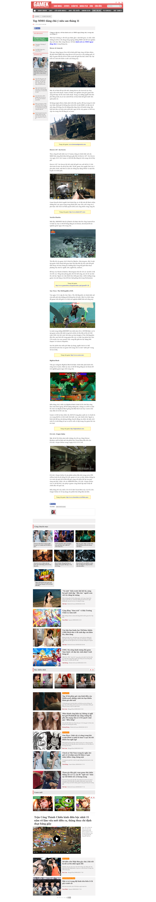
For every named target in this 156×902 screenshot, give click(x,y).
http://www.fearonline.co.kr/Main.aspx (77, 497)
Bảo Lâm (64, 709)
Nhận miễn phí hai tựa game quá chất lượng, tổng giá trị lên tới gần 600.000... (44, 584)
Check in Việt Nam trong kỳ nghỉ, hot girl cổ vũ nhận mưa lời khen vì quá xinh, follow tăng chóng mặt (40, 71)
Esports (70, 620)
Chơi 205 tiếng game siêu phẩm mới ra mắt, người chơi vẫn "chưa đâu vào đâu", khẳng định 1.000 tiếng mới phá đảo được (40, 81)
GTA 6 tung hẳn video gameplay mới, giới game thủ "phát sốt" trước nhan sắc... (63, 545)
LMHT (50, 10)
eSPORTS (66, 5)
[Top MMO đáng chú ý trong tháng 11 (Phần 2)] (33, 36)
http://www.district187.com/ (77, 212)
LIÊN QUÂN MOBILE (60, 10)
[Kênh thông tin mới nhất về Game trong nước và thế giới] (41, 5)
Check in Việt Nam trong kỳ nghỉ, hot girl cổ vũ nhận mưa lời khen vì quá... (43, 545)
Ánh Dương (65, 662)
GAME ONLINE (97, 10)
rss (122, 2)
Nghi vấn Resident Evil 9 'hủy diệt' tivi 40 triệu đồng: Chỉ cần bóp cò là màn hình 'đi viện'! (41, 90)
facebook (116, 2)
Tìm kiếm (120, 6)
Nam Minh (65, 620)
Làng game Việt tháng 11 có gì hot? (40, 45)
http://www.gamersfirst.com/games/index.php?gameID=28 (72, 285)
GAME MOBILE (58, 5)
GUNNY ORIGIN (42, 10)
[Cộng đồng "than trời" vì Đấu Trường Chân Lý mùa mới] (47, 618)
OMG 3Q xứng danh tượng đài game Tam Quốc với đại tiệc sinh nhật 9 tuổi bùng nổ (77, 652)
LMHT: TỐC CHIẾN (74, 10)
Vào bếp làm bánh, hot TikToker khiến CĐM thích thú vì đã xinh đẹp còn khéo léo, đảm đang (77, 632)
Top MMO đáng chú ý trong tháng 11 (40, 50)
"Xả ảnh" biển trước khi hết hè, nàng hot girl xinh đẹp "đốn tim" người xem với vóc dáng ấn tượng (77, 593)
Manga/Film (71, 709)
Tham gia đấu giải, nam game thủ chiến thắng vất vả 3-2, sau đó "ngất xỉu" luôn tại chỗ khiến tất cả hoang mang (77, 774)
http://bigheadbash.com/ (77, 428)
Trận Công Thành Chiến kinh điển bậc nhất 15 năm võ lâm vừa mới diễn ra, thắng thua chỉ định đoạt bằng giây (62, 820)
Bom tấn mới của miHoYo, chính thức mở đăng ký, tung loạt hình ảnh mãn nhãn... (84, 564)
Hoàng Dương (65, 727)
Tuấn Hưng (65, 764)
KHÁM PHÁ (74, 5)
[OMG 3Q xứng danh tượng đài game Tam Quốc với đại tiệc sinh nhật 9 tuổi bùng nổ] (47, 657)
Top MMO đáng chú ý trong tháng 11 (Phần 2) (40, 39)
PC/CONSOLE (107, 10)
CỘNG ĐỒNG (98, 5)
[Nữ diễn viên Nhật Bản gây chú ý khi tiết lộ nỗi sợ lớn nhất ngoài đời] (47, 867)
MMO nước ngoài (60, 506)
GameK (37, 16)
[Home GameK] (34, 10)
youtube (119, 2)
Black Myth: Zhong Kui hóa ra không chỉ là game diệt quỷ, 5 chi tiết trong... (63, 564)
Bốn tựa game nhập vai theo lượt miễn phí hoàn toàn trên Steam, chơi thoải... (84, 545)
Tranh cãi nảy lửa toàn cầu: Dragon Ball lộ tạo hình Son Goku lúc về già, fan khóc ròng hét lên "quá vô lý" (41, 115)
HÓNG (91, 5)
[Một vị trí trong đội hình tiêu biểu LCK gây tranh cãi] (47, 886)
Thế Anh (64, 604)
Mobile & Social (71, 604)
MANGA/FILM (84, 5)
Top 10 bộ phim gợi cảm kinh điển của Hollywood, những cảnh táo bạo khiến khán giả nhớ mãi (77, 698)
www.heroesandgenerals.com (77, 144)
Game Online (46, 16)
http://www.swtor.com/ (77, 355)
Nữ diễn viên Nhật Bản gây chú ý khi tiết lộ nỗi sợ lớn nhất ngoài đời (78, 863)
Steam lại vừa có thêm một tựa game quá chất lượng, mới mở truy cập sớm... (42, 564)
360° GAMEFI (118, 10)
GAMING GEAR (86, 10)
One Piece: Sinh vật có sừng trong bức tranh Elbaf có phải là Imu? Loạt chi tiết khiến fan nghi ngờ (78, 737)
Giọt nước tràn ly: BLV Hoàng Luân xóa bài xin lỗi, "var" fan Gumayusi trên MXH (40, 98)
